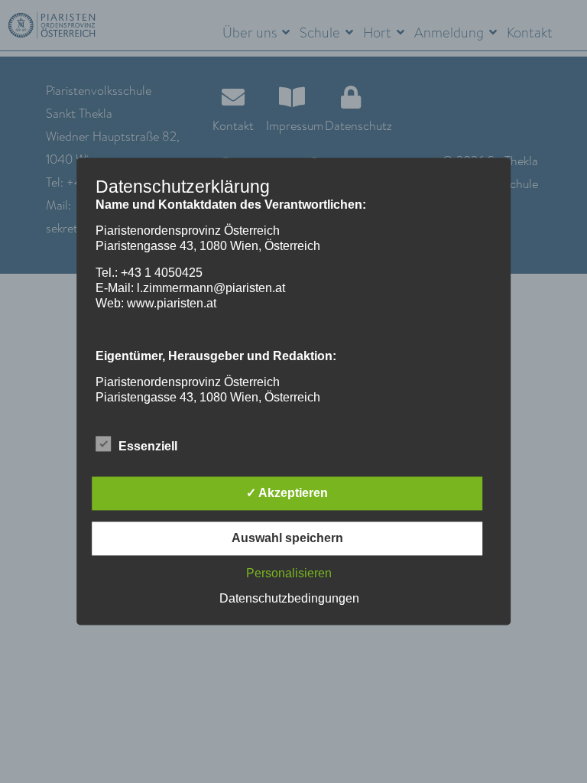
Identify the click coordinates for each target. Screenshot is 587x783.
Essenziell (147, 446)
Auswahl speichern (287, 538)
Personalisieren (289, 573)
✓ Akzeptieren (287, 493)
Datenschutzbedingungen (289, 599)
